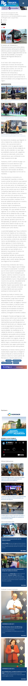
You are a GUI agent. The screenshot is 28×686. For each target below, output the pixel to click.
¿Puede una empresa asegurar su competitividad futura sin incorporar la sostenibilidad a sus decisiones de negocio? (13, 498)
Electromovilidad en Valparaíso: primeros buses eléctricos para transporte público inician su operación (13, 135)
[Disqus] (14, 388)
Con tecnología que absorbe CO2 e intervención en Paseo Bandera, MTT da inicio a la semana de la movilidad (14, 118)
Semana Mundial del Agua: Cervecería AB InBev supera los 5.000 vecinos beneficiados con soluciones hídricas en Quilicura (12, 479)
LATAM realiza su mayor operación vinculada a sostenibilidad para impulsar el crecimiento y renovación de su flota (12, 517)
